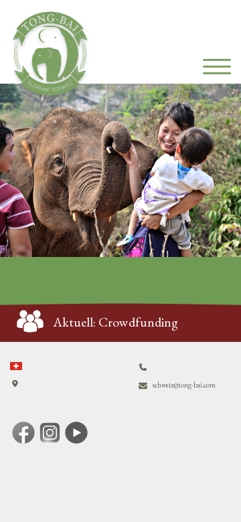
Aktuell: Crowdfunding (116, 322)
